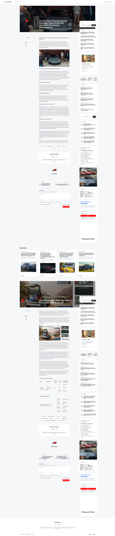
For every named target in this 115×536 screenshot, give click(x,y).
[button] (3, 2)
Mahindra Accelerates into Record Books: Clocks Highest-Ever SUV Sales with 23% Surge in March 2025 (89, 397)
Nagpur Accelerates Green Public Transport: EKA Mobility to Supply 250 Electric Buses (87, 94)
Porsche (24, 251)
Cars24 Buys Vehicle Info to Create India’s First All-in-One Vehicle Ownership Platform (89, 129)
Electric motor (86, 152)
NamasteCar (9, 2)
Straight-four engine (85, 161)
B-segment (82, 425)
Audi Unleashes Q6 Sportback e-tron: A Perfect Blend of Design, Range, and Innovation (89, 141)
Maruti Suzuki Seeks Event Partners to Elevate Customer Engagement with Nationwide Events (87, 99)
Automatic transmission (85, 147)
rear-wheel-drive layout (91, 159)
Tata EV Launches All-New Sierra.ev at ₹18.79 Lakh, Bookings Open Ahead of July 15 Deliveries (88, 368)
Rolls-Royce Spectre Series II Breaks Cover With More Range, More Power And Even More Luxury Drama (88, 374)
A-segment (43, 416)
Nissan (62, 251)
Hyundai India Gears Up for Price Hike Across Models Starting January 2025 (87, 364)
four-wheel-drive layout (86, 154)
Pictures (45, 251)
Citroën (80, 251)
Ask (94, 116)
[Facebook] (94, 534)
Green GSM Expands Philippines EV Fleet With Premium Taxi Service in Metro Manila (88, 36)
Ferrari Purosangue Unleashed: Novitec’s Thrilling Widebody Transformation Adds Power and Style (47, 255)
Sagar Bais (54, 173)
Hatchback (51, 418)
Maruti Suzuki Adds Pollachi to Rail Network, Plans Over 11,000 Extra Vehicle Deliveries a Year (88, 40)
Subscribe (88, 215)
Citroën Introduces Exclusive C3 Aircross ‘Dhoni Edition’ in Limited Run (86, 254)
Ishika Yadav (54, 446)
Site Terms (32, 534)
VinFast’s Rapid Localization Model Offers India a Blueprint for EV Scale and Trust (89, 415)
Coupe (42, 146)
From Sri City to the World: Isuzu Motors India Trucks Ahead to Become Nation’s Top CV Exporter (88, 105)
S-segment (82, 160)
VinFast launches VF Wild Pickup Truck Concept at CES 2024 (87, 110)
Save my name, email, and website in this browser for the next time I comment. (50, 202)
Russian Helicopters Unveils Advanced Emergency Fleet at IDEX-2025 (89, 133)
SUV (90, 163)
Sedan (84, 160)
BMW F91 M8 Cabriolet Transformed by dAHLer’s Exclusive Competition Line (89, 124)
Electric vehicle (91, 425)
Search (82, 22)
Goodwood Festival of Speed (50, 146)
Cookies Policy (27, 534)
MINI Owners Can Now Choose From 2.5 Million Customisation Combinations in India (87, 48)
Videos (26, 251)
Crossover (58, 416)
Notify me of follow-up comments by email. (45, 204)
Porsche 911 (64, 146)
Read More (22, 275)
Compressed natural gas (51, 416)
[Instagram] (92, 534)
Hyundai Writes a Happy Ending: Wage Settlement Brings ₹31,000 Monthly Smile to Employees (89, 137)
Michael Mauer (58, 146)
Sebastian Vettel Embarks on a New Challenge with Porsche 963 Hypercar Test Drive (89, 406)
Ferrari (41, 251)
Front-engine (84, 156)
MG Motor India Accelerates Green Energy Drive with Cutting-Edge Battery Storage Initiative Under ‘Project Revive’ (88, 385)
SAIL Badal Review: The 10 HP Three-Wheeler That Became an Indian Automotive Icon (87, 88)
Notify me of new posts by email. (65, 204)
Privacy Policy (22, 534)
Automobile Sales (83, 148)
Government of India (84, 159)
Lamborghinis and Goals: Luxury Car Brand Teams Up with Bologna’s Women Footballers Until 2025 (88, 379)
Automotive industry (87, 150)
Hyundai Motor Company (27, 300)
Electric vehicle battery (84, 153)
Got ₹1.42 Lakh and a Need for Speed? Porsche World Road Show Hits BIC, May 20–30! (28, 254)
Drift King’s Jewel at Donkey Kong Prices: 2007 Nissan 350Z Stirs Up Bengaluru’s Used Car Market (66, 255)
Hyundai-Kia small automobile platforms (50, 420)
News (29, 20)
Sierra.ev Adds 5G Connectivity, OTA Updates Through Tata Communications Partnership (88, 44)
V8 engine (82, 164)
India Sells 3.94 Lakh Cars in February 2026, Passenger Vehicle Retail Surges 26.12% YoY (89, 410)
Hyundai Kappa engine (64, 418)
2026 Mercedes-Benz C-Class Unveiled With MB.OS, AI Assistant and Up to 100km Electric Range (88, 33)
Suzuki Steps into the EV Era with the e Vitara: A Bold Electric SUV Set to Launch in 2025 (89, 402)
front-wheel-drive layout (86, 157)
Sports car (54, 148)
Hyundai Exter (57, 418)
